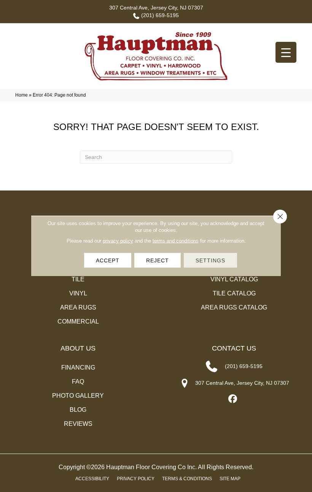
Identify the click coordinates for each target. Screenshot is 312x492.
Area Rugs (78, 307)
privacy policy (118, 241)
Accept (107, 260)
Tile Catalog (234, 293)
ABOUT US (78, 348)
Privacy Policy (135, 478)
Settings (210, 260)
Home (21, 95)
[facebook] (233, 399)
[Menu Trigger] (285, 52)
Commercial (78, 321)
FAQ (78, 381)
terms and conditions (176, 241)
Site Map (230, 478)
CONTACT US (234, 348)
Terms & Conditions (187, 478)
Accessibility (92, 478)
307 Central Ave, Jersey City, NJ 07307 (156, 8)
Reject (157, 260)
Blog (78, 409)
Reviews (78, 424)
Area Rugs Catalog (234, 307)
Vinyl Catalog (234, 279)
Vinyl (78, 293)
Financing (78, 367)
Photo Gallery (78, 395)
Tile (78, 279)
